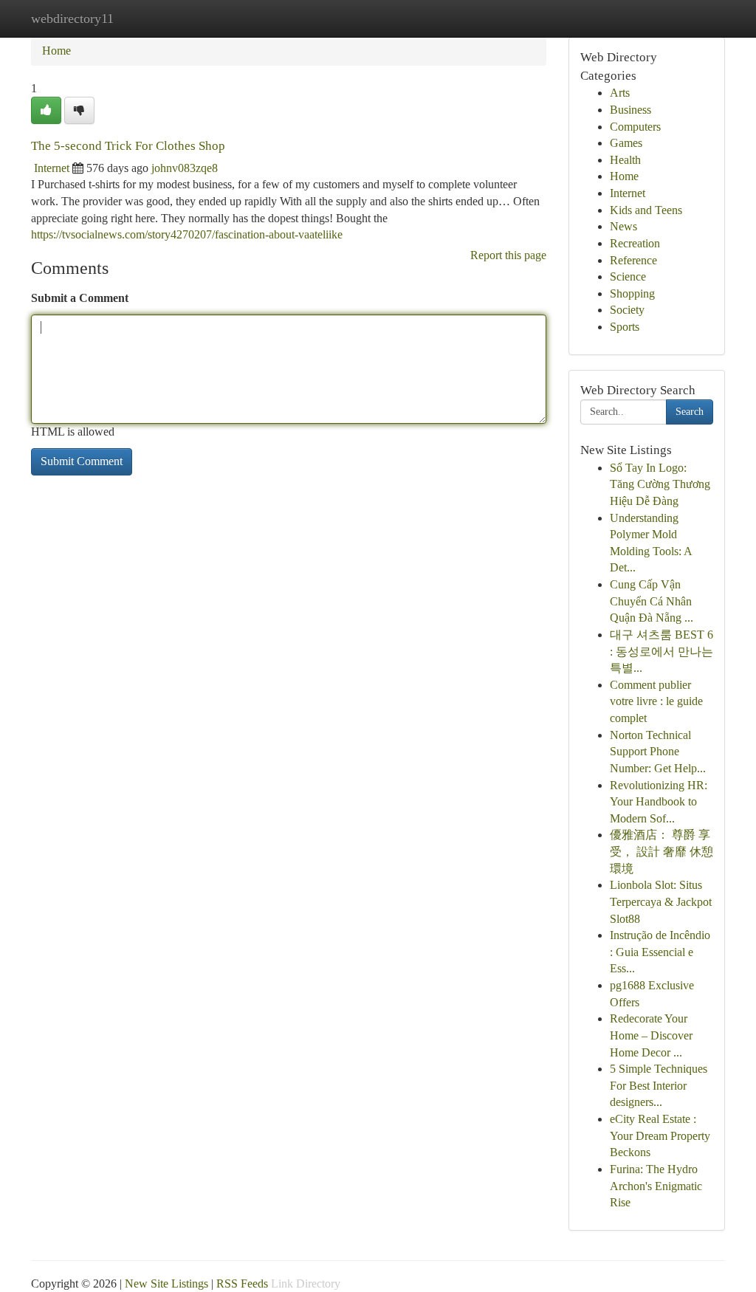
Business (630, 109)
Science (628, 276)
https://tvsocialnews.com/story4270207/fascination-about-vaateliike (187, 234)
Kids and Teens (646, 210)
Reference (633, 260)
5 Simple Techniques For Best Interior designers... (658, 1085)
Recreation (635, 243)
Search (690, 411)
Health (625, 160)
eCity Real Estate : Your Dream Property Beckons (660, 1135)
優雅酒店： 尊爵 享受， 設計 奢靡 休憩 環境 (661, 851)
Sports (624, 326)
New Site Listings (166, 1283)
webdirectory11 (72, 18)
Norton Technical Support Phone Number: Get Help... (658, 751)
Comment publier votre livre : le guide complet (656, 701)
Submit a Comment (79, 298)
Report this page (508, 255)
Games (626, 143)
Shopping (632, 293)
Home (56, 50)
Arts (620, 92)
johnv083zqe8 (184, 168)
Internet (51, 168)
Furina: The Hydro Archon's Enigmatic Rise (656, 1186)
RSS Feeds (242, 1283)
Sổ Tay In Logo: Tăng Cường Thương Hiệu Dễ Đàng (660, 484)
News (623, 226)
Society (627, 309)
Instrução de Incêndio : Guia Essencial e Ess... (660, 952)
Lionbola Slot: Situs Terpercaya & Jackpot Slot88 (661, 901)
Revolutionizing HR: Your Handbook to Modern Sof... (658, 802)
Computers (635, 126)
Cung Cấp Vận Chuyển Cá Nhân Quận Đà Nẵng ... (651, 601)
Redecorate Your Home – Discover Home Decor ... (651, 1035)
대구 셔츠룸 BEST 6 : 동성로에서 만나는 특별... (661, 651)
